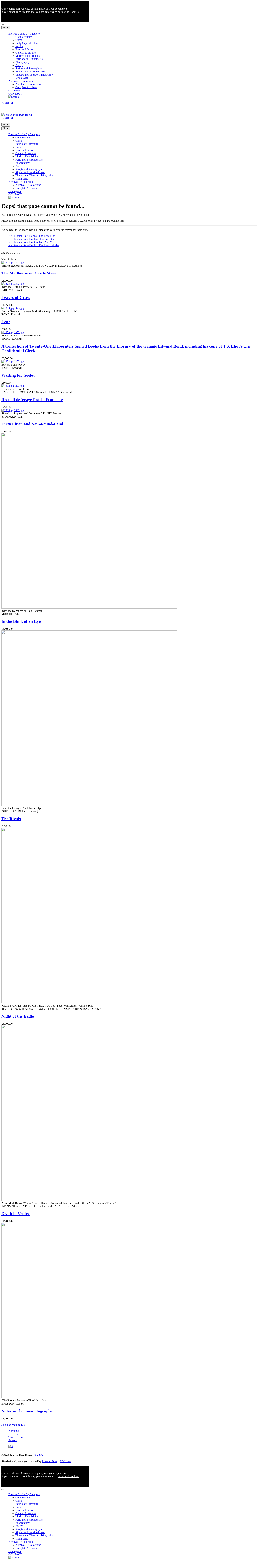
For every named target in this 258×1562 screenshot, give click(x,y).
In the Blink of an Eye (21, 621)
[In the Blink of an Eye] (89, 607)
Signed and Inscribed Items (30, 71)
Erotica (19, 46)
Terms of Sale (16, 1437)
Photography (22, 62)
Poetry (19, 65)
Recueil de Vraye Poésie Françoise (32, 399)
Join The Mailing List (13, 1424)
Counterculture (23, 36)
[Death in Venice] (89, 1199)
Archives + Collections (21, 81)
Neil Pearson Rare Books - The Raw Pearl (31, 235)
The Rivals (11, 818)
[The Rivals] (89, 804)
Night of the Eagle (17, 1016)
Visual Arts (21, 77)
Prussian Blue (49, 1461)
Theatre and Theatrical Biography (34, 74)
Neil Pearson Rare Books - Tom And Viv (31, 242)
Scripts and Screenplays (28, 68)
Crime (18, 39)
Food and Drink (24, 49)
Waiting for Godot (18, 375)
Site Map (39, 1455)
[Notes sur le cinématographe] (89, 1397)
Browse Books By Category (24, 33)
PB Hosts (65, 1461)
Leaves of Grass (15, 297)
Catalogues (14, 90)
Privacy (12, 1440)
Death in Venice (15, 1213)
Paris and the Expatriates (29, 58)
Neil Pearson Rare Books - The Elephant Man (33, 245)
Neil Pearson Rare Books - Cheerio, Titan (31, 238)
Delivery (13, 1433)
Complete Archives (26, 87)
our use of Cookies (68, 11)
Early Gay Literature (26, 43)
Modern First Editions (27, 55)
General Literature (25, 52)
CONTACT (15, 93)
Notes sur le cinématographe (27, 1411)
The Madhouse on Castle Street (29, 273)
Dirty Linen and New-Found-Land (32, 424)
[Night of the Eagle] (89, 1002)
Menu (5, 27)
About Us (13, 1430)
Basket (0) (7, 102)
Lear (5, 321)
